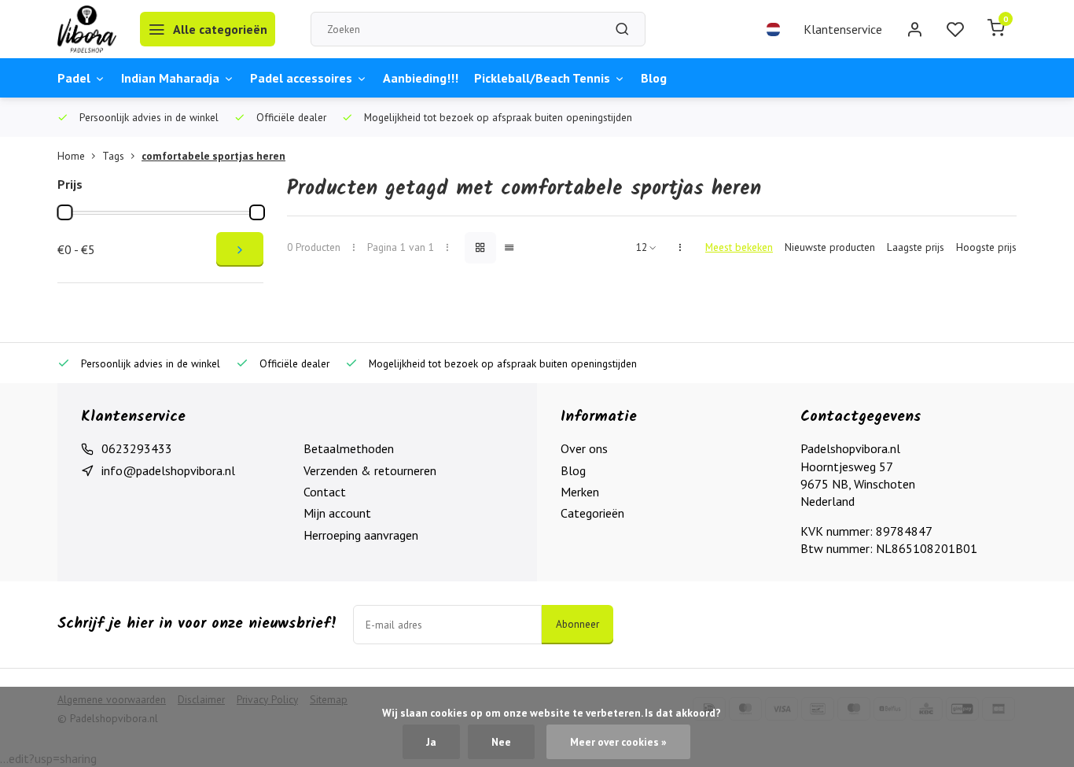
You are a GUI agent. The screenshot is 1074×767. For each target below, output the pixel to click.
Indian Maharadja (170, 78)
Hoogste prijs (986, 247)
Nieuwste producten (830, 247)
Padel (73, 78)
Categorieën (592, 513)
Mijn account (337, 513)
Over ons (584, 448)
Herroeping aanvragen (360, 535)
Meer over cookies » (618, 742)
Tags (113, 156)
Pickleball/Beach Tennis (542, 78)
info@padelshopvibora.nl (168, 470)
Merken (580, 492)
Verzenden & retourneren (369, 470)
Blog (654, 78)
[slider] (64, 212)
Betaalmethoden (348, 448)
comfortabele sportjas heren (213, 156)
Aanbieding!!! (420, 78)
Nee (501, 742)
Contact (324, 492)
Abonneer (577, 624)
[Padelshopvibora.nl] (86, 29)
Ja (431, 742)
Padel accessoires (301, 78)
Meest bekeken (739, 247)
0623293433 (136, 448)
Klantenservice (843, 29)
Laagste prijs (915, 247)
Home (71, 156)
